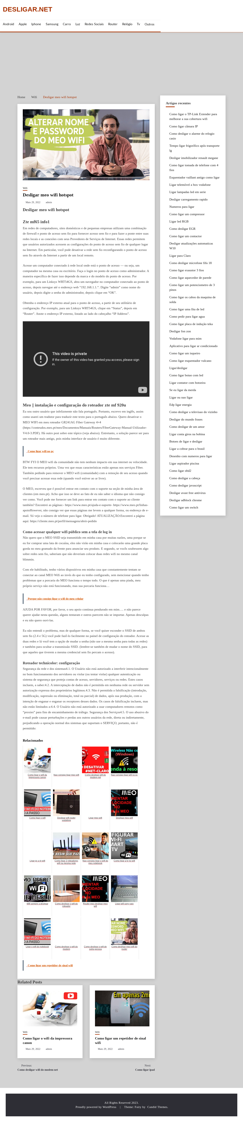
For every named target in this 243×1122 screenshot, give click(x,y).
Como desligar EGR (182, 228)
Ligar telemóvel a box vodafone (190, 184)
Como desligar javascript (185, 485)
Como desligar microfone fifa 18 (190, 263)
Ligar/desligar (178, 368)
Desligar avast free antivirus (187, 493)
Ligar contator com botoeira (187, 382)
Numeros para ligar (181, 206)
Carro (67, 24)
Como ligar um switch (183, 507)
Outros (149, 24)
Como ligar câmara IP (183, 126)
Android (8, 24)
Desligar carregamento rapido (188, 199)
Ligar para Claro (180, 255)
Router (113, 24)
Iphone (36, 24)
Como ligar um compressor (187, 214)
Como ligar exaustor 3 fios (186, 270)
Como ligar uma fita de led (186, 309)
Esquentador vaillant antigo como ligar (194, 177)
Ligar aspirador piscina (184, 463)
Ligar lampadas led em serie (187, 192)
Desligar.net (27, 9)
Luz (77, 24)
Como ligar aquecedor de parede (190, 277)
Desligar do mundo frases (185, 419)
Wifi (25, 188)
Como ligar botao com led (186, 375)
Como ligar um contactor (185, 236)
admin (49, 202)
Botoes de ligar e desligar (185, 441)
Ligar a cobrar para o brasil (187, 448)
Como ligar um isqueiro (184, 353)
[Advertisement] (121, 59)
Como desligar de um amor (187, 426)
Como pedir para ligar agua (187, 316)
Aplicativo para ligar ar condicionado (193, 346)
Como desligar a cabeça (184, 478)
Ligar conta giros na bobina (187, 434)
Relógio (127, 24)
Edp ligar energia (180, 404)
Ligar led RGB (179, 221)
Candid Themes (157, 1107)
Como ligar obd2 (180, 470)
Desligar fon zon (180, 331)
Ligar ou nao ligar (181, 397)
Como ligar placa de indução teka (191, 324)
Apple (23, 24)
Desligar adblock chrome (185, 500)
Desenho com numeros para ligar (190, 456)
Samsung (52, 24)
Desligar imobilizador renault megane (193, 158)
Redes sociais (94, 24)
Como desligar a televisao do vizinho (193, 412)
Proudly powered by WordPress (96, 1107)
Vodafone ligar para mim (185, 338)
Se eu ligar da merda (182, 390)
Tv (138, 24)
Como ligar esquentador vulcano (190, 360)
